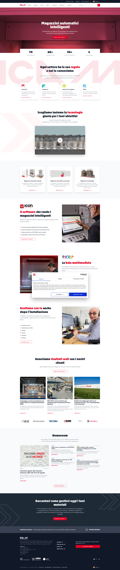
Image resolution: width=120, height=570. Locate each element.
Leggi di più (22, 413)
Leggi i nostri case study (59, 371)
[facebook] (97, 559)
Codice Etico (41, 567)
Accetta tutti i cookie (77, 294)
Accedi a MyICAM (85, 1)
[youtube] (94, 559)
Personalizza (59, 294)
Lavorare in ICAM (69, 1)
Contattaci (77, 1)
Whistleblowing (48, 567)
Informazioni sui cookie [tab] (79, 278)
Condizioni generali (56, 567)
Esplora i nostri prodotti (59, 37)
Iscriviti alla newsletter (88, 546)
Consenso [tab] (41, 278)
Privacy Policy (64, 567)
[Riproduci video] (60, 140)
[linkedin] (99, 559)
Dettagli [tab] (60, 278)
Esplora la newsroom (60, 485)
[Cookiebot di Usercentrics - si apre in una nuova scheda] (81, 275)
